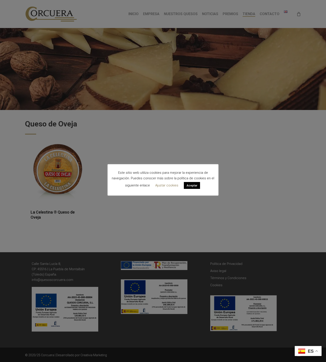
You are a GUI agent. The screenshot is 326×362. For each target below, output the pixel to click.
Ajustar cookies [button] (166, 185)
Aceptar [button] (192, 185)
